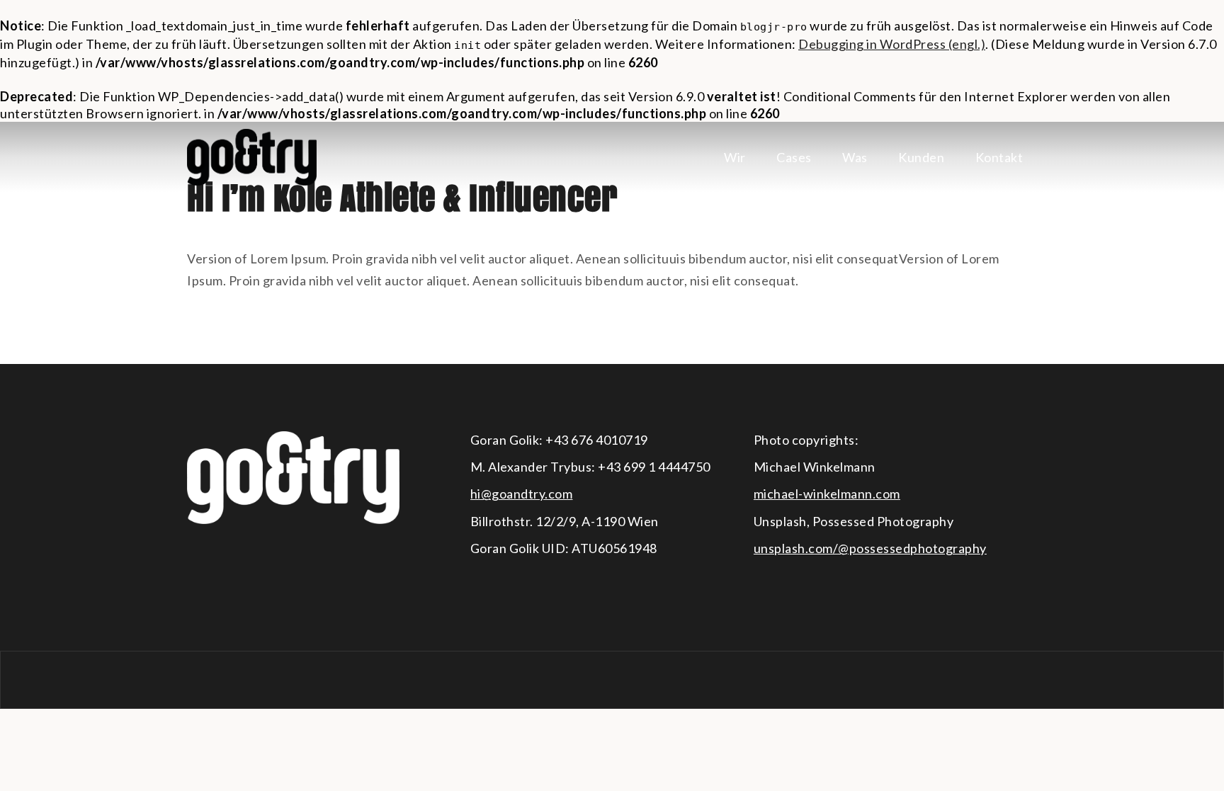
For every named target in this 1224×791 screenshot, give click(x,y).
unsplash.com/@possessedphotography (870, 548)
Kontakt (999, 157)
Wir (735, 157)
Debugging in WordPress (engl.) (891, 44)
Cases (794, 157)
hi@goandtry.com (521, 493)
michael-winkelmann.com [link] (827, 493)
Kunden (921, 157)
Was (855, 157)
